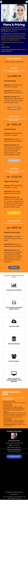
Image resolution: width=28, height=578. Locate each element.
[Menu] (27, 2)
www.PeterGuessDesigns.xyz (14, 451)
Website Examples (11, 498)
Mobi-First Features (18, 496)
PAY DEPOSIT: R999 (14, 212)
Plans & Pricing (10, 496)
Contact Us (18, 498)
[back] (1, 2)
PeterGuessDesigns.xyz (18, 492)
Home (5, 496)
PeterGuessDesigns (14, 456)
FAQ (24, 496)
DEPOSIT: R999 (14, 267)
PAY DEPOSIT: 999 (14, 160)
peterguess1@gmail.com (15, 447)
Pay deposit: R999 (14, 108)
